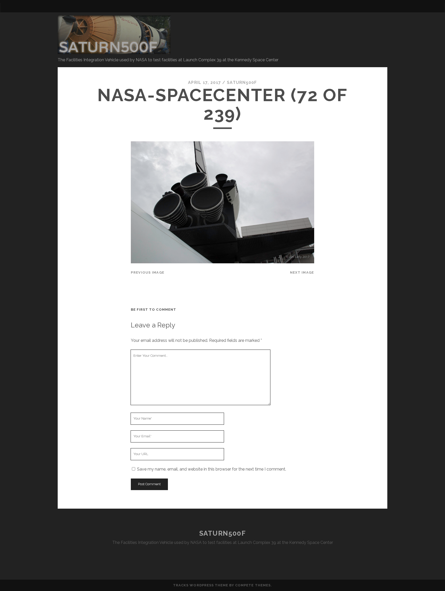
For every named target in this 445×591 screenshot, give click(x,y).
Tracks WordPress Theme (200, 585)
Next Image (302, 272)
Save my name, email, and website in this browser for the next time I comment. (211, 469)
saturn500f (242, 82)
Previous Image (147, 272)
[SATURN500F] (114, 52)
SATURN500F (222, 533)
